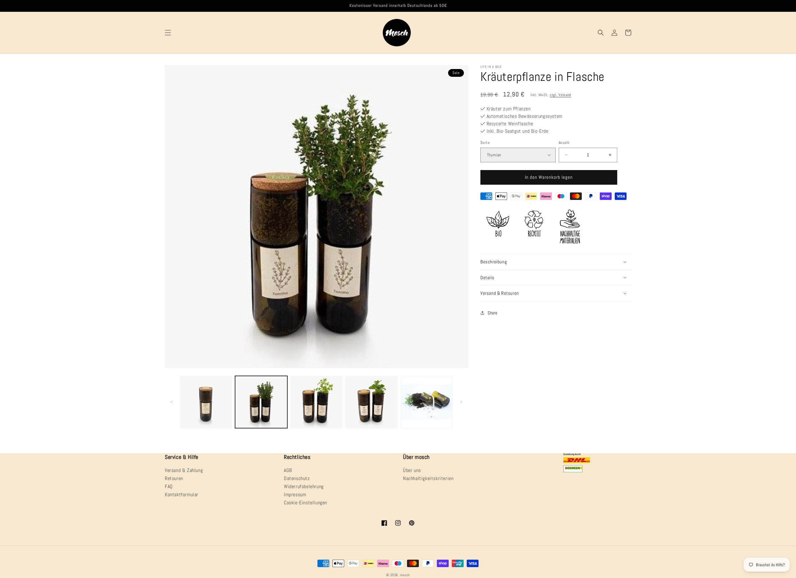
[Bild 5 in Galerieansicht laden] (427, 402)
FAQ (169, 486)
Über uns (412, 471)
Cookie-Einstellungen (305, 502)
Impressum (295, 494)
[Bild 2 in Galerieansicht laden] (261, 402)
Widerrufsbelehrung (304, 486)
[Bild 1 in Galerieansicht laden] (206, 402)
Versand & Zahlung (184, 471)
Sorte (485, 142)
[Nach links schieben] (171, 402)
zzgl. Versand (560, 94)
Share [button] (492, 313)
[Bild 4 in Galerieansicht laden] (371, 402)
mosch (405, 575)
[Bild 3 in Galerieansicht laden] (316, 402)
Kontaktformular (181, 494)
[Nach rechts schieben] (461, 402)
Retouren (174, 478)
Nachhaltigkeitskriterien (428, 478)
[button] (168, 32)
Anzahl (564, 142)
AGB (288, 471)
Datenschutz (297, 478)
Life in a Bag (490, 67)
